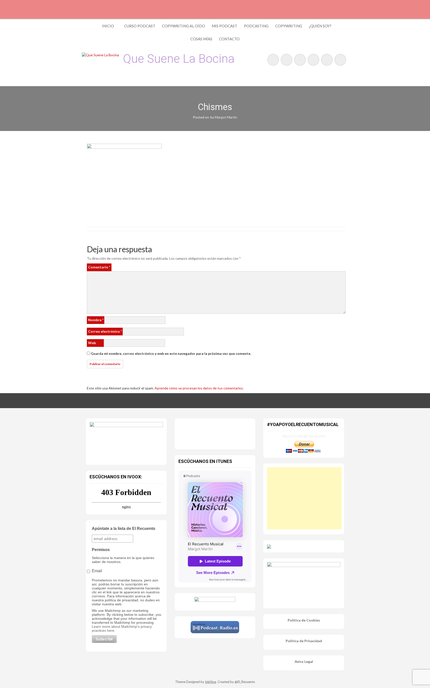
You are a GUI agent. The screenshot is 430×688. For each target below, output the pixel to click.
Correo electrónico (105, 331)
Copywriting (288, 26)
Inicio (108, 26)
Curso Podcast (139, 26)
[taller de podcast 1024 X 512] (126, 440)
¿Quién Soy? (320, 26)
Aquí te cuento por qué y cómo (303, 436)
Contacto (229, 39)
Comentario (99, 267)
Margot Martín (226, 117)
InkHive (210, 682)
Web (92, 343)
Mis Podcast (224, 26)
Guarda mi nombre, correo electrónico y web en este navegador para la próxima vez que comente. (171, 353)
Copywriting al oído (183, 26)
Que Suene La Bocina (179, 59)
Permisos (101, 550)
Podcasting (256, 26)
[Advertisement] (304, 498)
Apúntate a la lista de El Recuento (123, 528)
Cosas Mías (201, 39)
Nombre (96, 320)
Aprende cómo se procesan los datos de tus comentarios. (199, 388)
